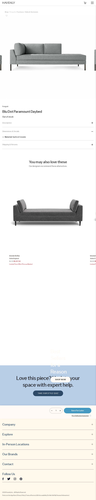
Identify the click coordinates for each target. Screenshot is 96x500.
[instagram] (15, 478)
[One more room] (60, 410)
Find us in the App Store (9, 495)
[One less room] (51, 410)
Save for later (77, 411)
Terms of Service (31, 495)
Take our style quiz (48, 393)
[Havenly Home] (8, 3)
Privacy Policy (21, 495)
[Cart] (85, 2)
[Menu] (91, 2)
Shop (6, 12)
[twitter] (8, 478)
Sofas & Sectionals (31, 12)
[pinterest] (21, 478)
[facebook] (3, 478)
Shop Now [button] (60, 380)
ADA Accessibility (41, 495)
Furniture (20, 12)
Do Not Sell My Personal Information (58, 495)
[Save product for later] (6, 17)
